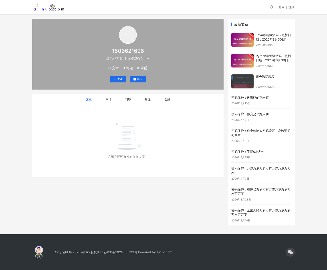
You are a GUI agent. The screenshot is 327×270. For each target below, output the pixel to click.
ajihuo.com (164, 252)
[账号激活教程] (242, 81)
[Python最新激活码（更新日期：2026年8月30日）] (242, 61)
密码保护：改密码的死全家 (250, 97)
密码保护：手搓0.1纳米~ (248, 151)
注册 (292, 7)
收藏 (167, 99)
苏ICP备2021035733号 (120, 252)
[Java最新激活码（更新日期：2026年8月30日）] (242, 40)
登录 (282, 7)
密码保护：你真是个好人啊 (250, 114)
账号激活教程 (265, 76)
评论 (108, 99)
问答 (128, 99)
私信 (139, 79)
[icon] (290, 252)
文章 (89, 99)
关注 (120, 79)
